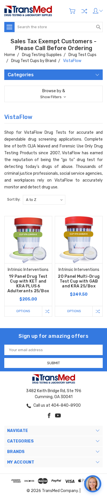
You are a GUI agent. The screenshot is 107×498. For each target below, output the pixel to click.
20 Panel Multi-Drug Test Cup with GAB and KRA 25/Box (79, 281)
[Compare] (84, 11)
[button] (53, 94)
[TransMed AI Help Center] (92, 483)
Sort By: (14, 199)
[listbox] (44, 200)
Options (23, 311)
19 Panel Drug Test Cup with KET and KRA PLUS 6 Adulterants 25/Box (28, 283)
